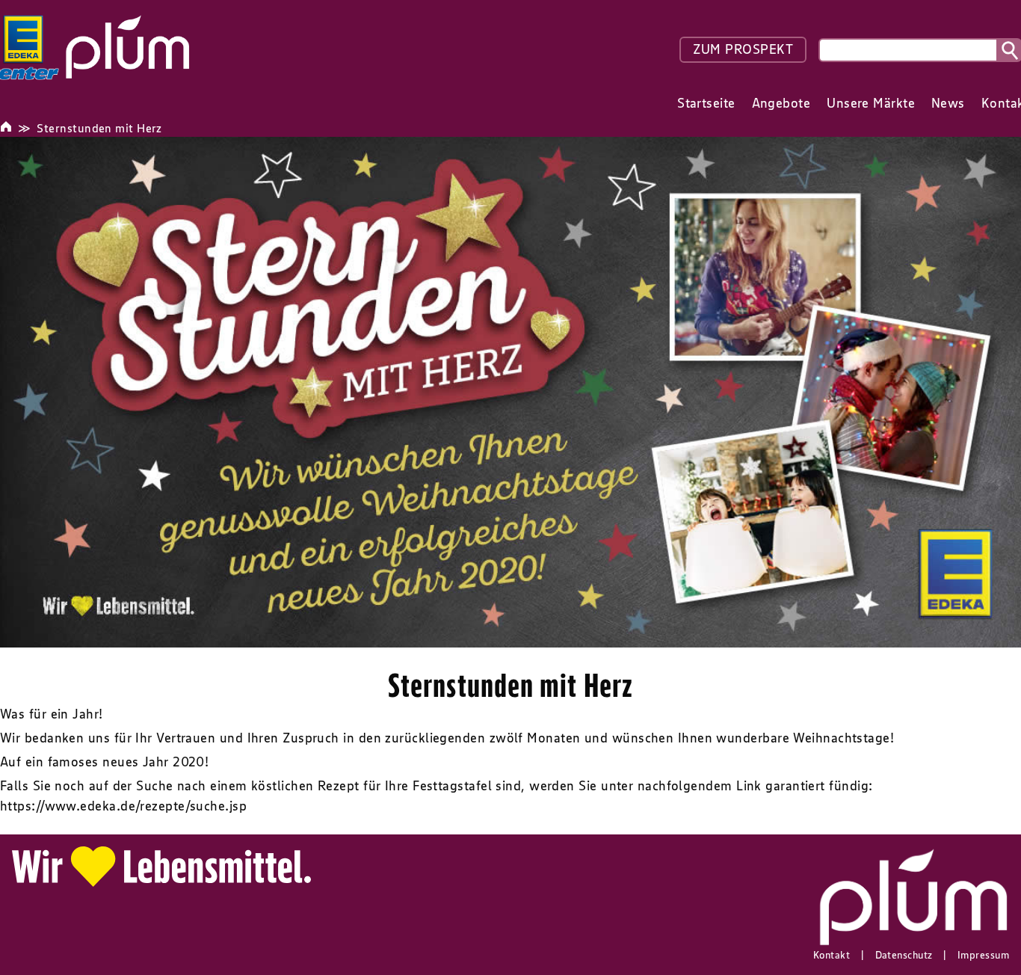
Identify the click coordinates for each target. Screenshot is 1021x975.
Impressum (983, 955)
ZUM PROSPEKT (743, 49)
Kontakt (831, 955)
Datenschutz (904, 955)
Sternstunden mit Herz (99, 127)
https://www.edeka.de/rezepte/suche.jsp (123, 806)
